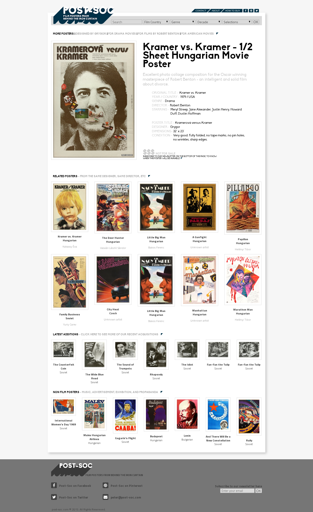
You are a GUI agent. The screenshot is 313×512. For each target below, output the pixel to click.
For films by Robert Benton (158, 33)
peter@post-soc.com (126, 497)
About (216, 10)
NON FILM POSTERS (105, 392)
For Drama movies (122, 33)
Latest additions (105, 334)
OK (255, 21)
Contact (200, 10)
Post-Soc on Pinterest (127, 485)
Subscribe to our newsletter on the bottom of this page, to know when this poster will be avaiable (180, 157)
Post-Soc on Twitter (73, 497)
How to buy (232, 10)
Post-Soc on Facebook (75, 485)
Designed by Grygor (91, 33)
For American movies (197, 33)
